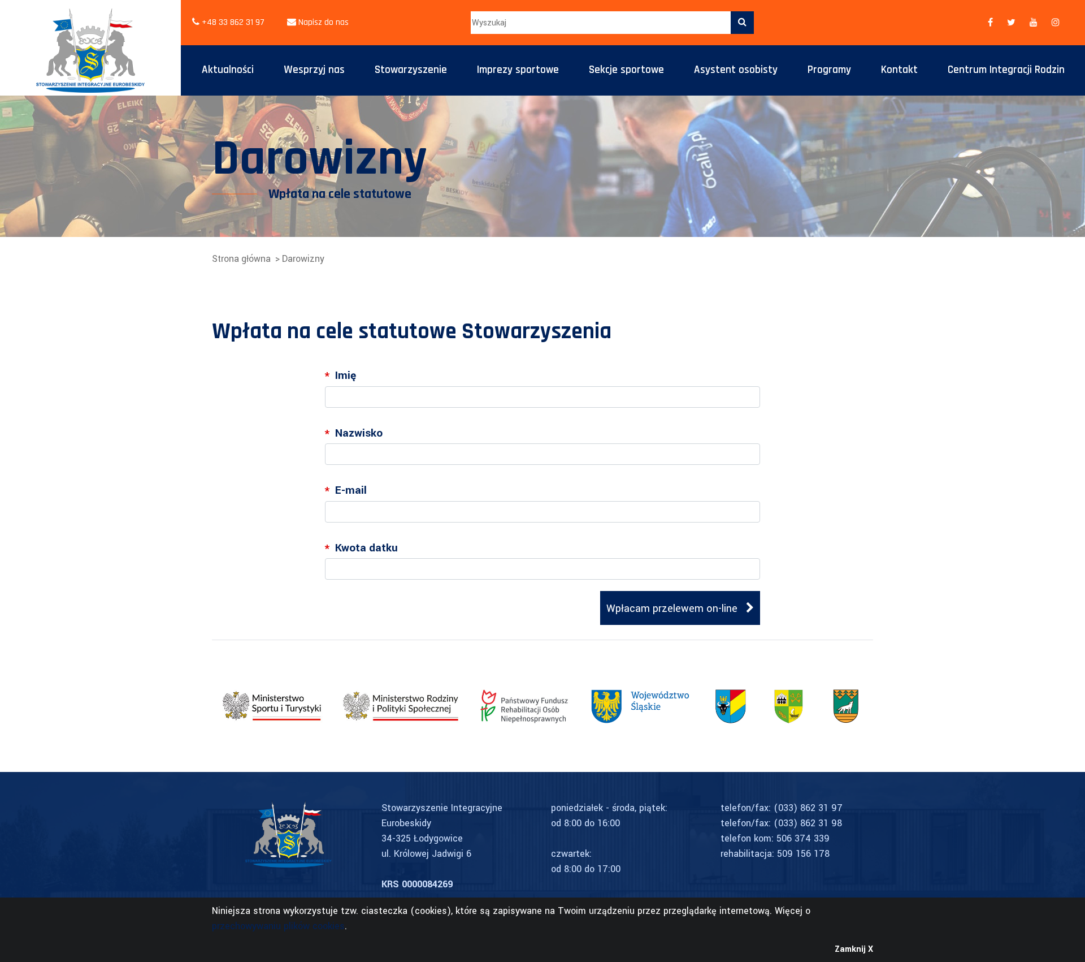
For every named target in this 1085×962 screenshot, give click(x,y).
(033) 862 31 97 (808, 807)
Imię (340, 376)
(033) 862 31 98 (808, 823)
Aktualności (228, 70)
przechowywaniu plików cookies (278, 926)
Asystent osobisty (736, 70)
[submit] (742, 22)
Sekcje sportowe (626, 70)
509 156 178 (803, 853)
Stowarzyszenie (411, 70)
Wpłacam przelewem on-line (673, 608)
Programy (829, 70)
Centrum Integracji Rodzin (1006, 70)
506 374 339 (803, 838)
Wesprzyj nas (314, 70)
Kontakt (899, 70)
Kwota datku (361, 548)
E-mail (346, 490)
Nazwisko (354, 433)
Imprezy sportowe (518, 70)
